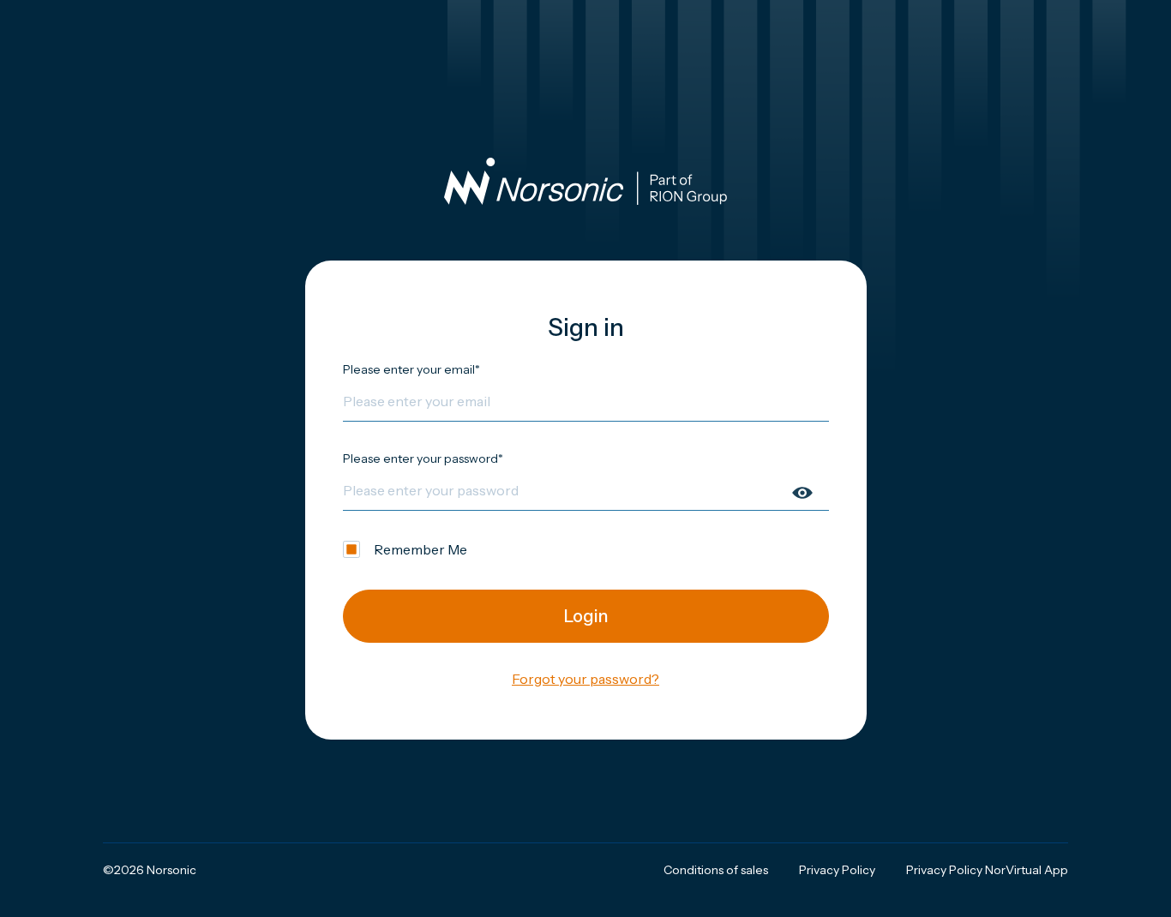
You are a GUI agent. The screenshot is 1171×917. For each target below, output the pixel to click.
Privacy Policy (837, 870)
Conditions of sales (716, 870)
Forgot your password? (585, 678)
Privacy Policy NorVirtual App (987, 870)
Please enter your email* (411, 369)
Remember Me (420, 549)
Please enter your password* (423, 458)
